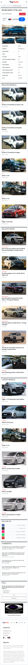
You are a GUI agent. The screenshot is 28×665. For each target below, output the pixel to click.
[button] (26, 2)
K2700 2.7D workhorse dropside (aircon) (12, 129)
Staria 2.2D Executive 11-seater (11, 514)
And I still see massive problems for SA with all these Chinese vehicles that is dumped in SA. (14, 567)
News (3, 346)
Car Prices (4, 6)
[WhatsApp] (21, 622)
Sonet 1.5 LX (5, 198)
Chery (3, 397)
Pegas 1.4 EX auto (7, 222)
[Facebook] (11, 622)
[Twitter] (14, 622)
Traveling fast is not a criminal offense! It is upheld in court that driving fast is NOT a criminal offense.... (14, 547)
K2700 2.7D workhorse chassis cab (12, 104)
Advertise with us (6, 633)
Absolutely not (6, 591)
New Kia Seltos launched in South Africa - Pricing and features (12, 299)
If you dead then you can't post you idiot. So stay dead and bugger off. (13, 561)
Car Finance (5, 247)
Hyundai (4, 421)
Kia (8, 6)
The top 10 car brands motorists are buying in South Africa (13, 348)
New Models (5, 296)
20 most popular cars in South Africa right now (13, 274)
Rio (11, 6)
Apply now (22, 19)
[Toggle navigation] (1, 2)
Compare (23, 14)
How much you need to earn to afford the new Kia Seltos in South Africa (13, 249)
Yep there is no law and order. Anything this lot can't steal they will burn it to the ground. (13, 573)
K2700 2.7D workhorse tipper (11, 152)
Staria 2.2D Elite (7, 491)
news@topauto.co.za (7, 631)
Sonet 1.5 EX (5, 175)
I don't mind (6, 592)
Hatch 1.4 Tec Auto (17, 6)
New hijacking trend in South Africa (13, 372)
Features (4, 271)
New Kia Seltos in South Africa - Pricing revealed (14, 324)
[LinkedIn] (24, 622)
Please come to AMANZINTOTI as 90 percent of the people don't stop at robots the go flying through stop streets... (13, 554)
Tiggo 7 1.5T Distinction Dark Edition (13, 399)
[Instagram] (19, 622)
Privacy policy (5, 635)
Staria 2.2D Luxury (7, 422)
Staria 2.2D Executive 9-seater (11, 468)
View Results (14, 598)
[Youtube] (16, 622)
